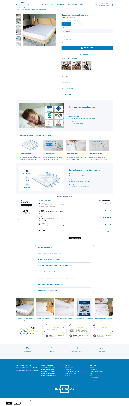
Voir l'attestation (26, 204)
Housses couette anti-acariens (48, 371)
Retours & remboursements (96, 371)
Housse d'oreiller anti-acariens (43, 318)
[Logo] (22, 5)
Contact (92, 367)
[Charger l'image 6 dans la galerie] (18, 44)
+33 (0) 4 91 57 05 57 (103, 4)
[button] (112, 5)
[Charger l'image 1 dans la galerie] (18, 16)
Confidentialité (93, 379)
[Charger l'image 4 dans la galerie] (18, 33)
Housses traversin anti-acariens (48, 373)
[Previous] (25, 29)
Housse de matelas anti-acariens (24, 318)
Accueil (17, 9)
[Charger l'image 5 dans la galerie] (18, 38)
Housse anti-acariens (25, 9)
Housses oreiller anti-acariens (47, 369)
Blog (91, 373)
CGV (91, 375)
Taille (63, 27)
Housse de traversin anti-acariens (84, 318)
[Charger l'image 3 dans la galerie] (18, 27)
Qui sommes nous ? (69, 367)
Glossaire (67, 375)
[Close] (127, 399)
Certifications (68, 369)
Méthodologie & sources (70, 373)
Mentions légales (94, 377)
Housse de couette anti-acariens (63, 318)
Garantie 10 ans (93, 369)
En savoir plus (35, 401)
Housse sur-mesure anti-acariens (103, 318)
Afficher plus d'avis (75, 238)
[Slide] (72, 20)
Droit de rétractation (94, 381)
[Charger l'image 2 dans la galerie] (18, 21)
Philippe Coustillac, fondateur (72, 371)
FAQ (66, 377)
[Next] (53, 29)
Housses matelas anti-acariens (48, 367)
